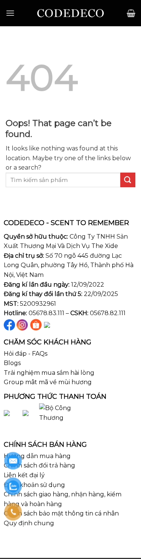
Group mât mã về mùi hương (48, 382)
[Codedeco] (70, 13)
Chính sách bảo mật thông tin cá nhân (61, 513)
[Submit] (127, 180)
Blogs (12, 363)
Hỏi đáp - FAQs (25, 353)
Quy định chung (29, 523)
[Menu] (10, 13)
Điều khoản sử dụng (34, 484)
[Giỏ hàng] (131, 13)
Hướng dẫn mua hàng (37, 456)
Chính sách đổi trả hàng (39, 465)
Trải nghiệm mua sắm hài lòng (49, 372)
